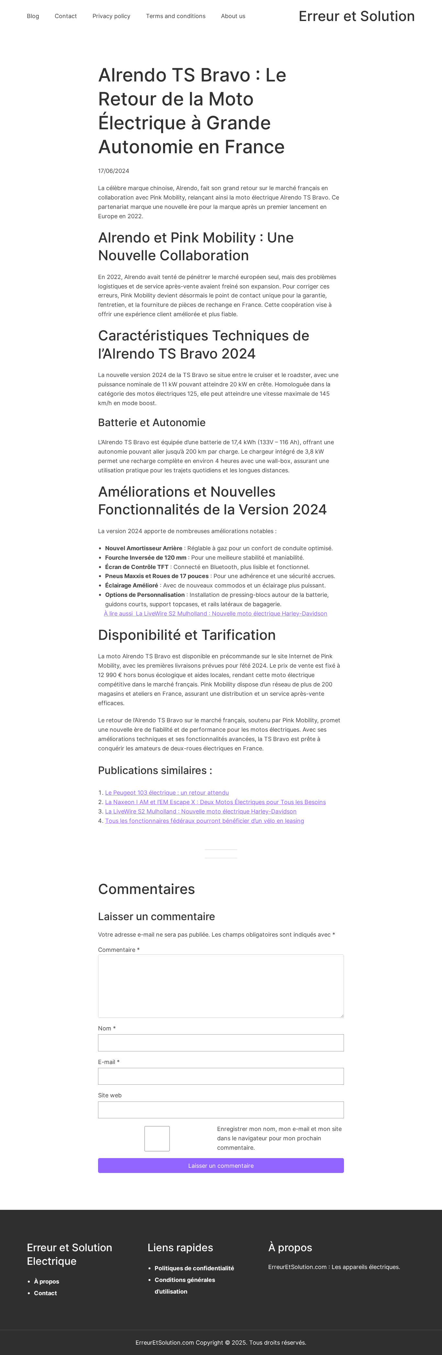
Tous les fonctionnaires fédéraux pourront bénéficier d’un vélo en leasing (204, 820)
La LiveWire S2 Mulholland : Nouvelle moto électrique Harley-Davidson (201, 811)
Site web (110, 1095)
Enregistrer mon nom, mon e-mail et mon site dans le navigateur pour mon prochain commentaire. (279, 1138)
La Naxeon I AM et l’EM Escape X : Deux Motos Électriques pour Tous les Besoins (215, 801)
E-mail (109, 1061)
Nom (107, 1028)
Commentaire (119, 949)
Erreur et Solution (357, 16)
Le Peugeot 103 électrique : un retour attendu (167, 792)
